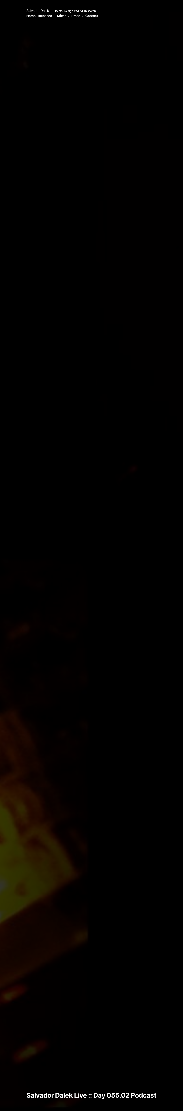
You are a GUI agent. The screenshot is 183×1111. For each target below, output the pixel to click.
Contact (91, 16)
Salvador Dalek (37, 11)
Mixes (61, 16)
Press (75, 16)
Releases (45, 16)
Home (31, 16)
